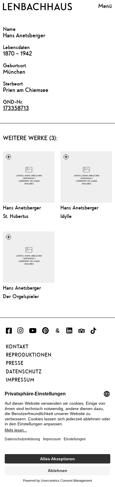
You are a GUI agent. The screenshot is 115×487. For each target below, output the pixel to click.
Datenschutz (24, 371)
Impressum (20, 379)
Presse (15, 363)
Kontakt (17, 346)
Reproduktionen (29, 354)
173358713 (16, 108)
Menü (105, 6)
